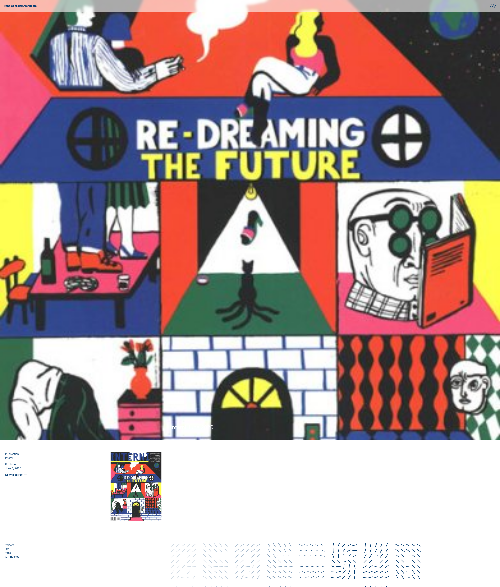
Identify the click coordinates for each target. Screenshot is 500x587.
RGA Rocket (11, 556)
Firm (6, 548)
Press (7, 552)
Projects (9, 545)
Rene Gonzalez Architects (20, 5)
